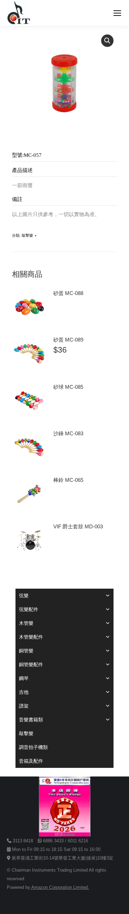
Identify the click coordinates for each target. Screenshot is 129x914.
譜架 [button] (24, 706)
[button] (107, 40)
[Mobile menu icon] (117, 13)
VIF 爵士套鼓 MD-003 (78, 526)
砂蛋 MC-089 (68, 340)
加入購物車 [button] (68, 370)
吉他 (24, 692)
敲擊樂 (27, 235)
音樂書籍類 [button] (31, 719)
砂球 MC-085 (68, 387)
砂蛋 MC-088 (68, 293)
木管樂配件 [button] (31, 637)
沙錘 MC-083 (68, 433)
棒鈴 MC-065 (68, 480)
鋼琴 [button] (24, 678)
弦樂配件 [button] (28, 609)
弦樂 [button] (24, 595)
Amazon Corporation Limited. (59, 887)
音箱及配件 (31, 761)
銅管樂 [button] (26, 650)
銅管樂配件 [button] (31, 664)
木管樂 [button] (26, 623)
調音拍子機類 (33, 747)
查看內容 (66, 312)
